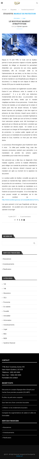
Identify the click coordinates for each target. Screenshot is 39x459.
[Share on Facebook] (17, 220)
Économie (7, 302)
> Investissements (8, 264)
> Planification (6, 269)
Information (7, 320)
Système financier (9, 343)
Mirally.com (19, 456)
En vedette (7, 307)
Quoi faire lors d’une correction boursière (15, 402)
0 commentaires (25, 216)
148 (5, 289)
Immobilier (7, 316)
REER (5, 338)
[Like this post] (15, 220)
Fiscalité (6, 311)
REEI (5, 334)
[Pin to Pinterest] (21, 220)
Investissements (9, 325)
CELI (5, 298)
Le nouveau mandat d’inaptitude (19, 22)
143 (5, 284)
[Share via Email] (24, 220)
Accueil (4, 9)
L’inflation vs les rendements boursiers (14, 408)
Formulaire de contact (10, 378)
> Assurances (6, 259)
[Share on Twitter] (19, 220)
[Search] (37, 3)
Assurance (7, 293)
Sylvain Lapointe (22, 26)
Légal (5, 329)
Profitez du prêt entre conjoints (12, 397)
